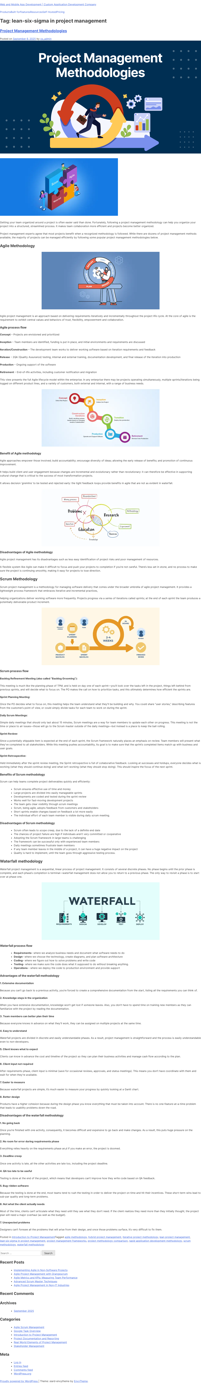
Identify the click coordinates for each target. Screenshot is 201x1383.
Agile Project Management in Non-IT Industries (41, 1285)
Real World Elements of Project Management (40, 1342)
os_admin (46, 38)
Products (5, 11)
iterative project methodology (140, 1237)
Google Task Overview (27, 1331)
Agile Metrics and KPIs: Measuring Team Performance (45, 1277)
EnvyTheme (81, 1381)
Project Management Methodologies (33, 31)
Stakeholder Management (29, 1346)
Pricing (60, 11)
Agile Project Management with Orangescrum (41, 1273)
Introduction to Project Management (33, 1237)
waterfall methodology (30, 1244)
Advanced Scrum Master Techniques (35, 1281)
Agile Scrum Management (29, 1327)
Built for (15, 11)
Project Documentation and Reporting (36, 1338)
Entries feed (21, 1366)
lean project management (175, 1237)
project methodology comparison (108, 1240)
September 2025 (24, 1310)
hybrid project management (104, 1237)
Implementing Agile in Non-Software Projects (41, 1270)
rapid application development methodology (155, 1240)
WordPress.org (22, 1373)
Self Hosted (49, 11)
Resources (36, 11)
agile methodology (76, 1237)
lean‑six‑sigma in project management (22, 1240)
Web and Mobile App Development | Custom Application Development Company (48, 4)
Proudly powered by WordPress (19, 1381)
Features (25, 11)
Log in (17, 1362)
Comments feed (23, 1369)
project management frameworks (66, 1240)
